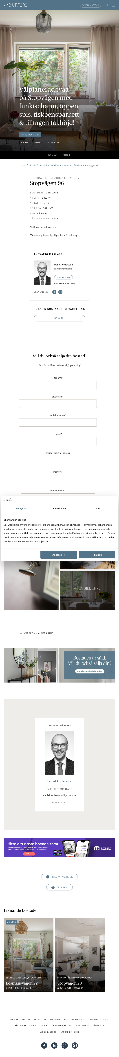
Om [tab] (98, 508)
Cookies (44, 1025)
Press (37, 1019)
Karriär (13, 1019)
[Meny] (113, 5)
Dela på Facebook (62, 877)
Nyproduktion (48, 1032)
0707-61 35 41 (59, 802)
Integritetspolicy (100, 1019)
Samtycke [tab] (20, 508)
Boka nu (59, 318)
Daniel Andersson (59, 781)
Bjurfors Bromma (65, 283)
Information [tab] (59, 508)
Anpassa (57, 554)
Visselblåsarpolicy (75, 1019)
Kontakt (53, 155)
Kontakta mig (64, 277)
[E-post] (60, 292)
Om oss (26, 1019)
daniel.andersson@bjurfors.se (59, 795)
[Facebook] (54, 292)
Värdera (90, 5)
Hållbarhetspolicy (25, 1025)
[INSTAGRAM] (65, 1045)
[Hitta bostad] (106, 5)
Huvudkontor (52, 1019)
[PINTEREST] (75, 1045)
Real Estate (82, 1025)
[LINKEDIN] (54, 1045)
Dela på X (62, 887)
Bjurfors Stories (69, 1032)
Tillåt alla (97, 554)
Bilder (67, 155)
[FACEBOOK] (44, 1045)
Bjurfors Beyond (62, 1025)
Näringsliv (98, 1025)
